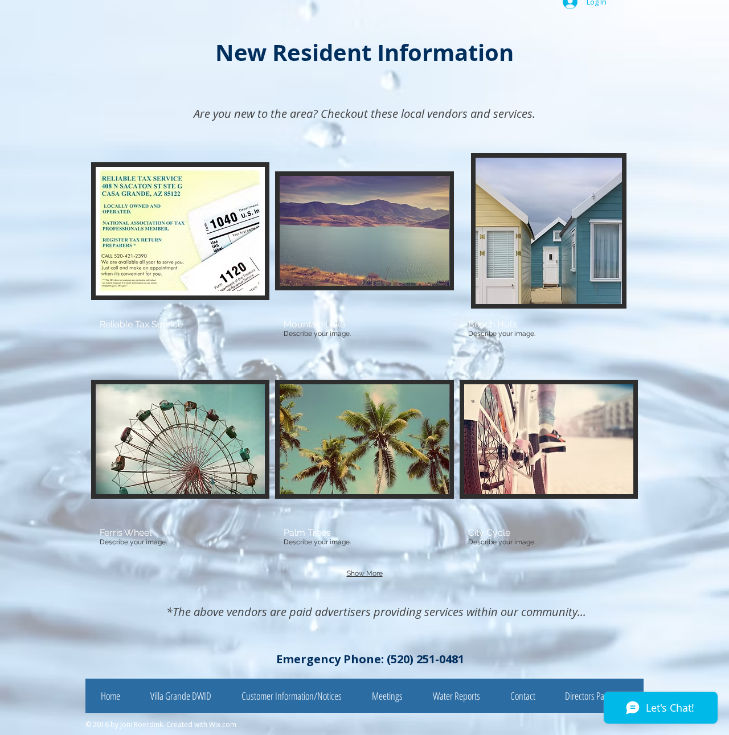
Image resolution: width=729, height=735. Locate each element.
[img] (180, 254)
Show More (365, 573)
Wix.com (222, 724)
